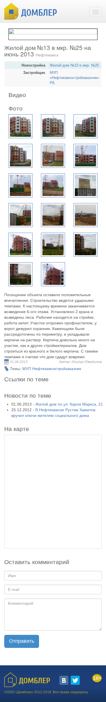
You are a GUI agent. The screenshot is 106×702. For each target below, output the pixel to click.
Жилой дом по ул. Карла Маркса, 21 (69, 404)
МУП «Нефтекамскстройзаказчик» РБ (74, 78)
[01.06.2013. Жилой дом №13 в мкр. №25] (20, 126)
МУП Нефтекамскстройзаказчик (51, 368)
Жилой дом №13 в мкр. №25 (74, 65)
